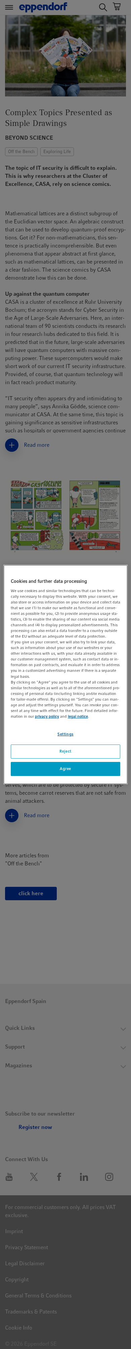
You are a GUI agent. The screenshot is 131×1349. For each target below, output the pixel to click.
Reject (65, 751)
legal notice (78, 716)
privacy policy (47, 716)
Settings (65, 734)
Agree (65, 768)
